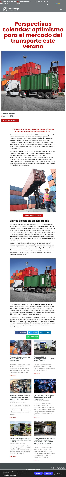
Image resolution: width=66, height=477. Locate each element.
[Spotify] (47, 4)
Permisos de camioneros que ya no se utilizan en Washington (20, 358)
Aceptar (38, 473)
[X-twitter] (42, 2)
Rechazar (48, 473)
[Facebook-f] (36, 2)
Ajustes (58, 473)
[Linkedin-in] (47, 2)
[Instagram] (39, 2)
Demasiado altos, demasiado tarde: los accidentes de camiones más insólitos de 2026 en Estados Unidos (44, 440)
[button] (60, 9)
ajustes (14, 475)
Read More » (13, 375)
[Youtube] (44, 2)
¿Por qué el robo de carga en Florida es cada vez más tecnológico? (44, 397)
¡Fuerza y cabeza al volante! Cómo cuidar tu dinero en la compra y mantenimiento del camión (20, 398)
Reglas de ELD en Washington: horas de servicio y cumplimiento (44, 358)
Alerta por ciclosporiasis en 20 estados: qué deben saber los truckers (20, 440)
